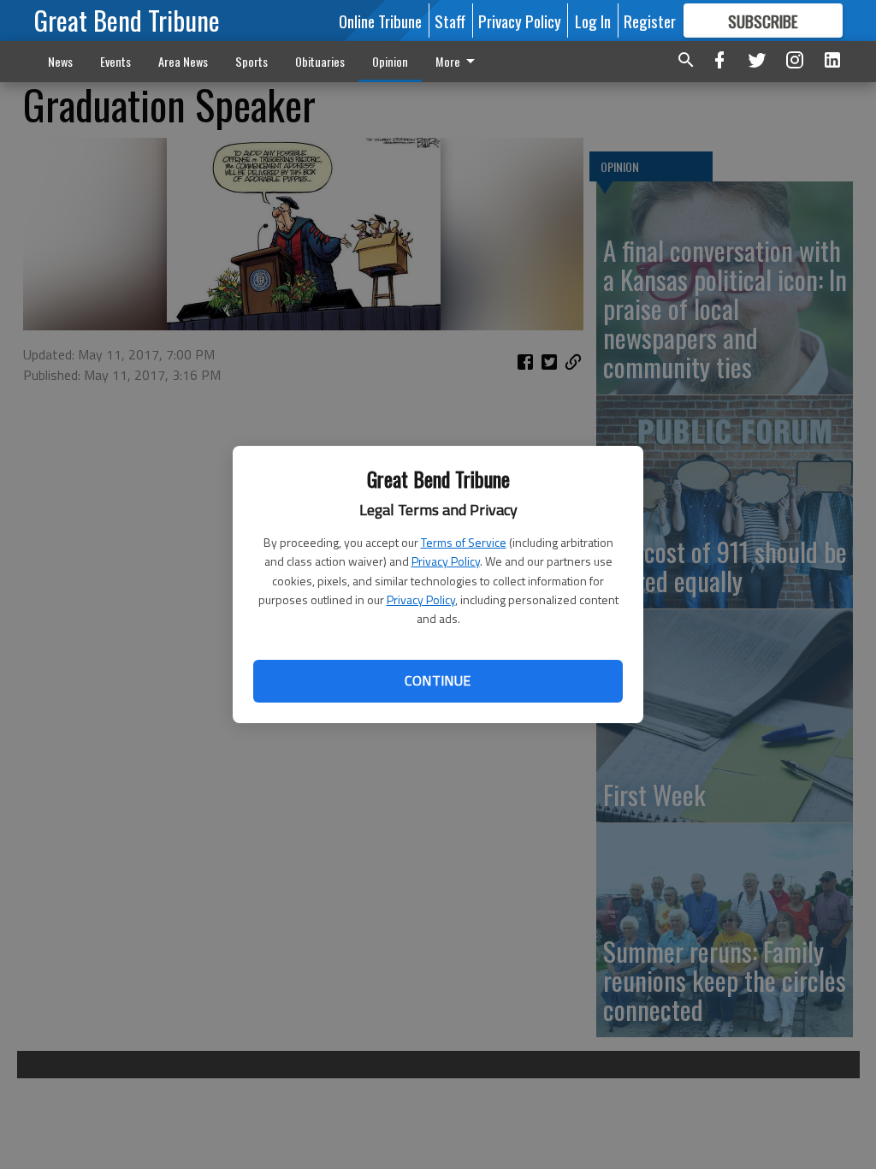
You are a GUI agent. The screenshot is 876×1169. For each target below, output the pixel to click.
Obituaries (320, 61)
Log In (593, 20)
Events (115, 61)
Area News (183, 61)
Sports (251, 61)
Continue (438, 680)
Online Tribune (380, 20)
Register (650, 20)
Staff (450, 20)
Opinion (390, 61)
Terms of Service (463, 542)
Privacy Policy (445, 561)
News (60, 61)
